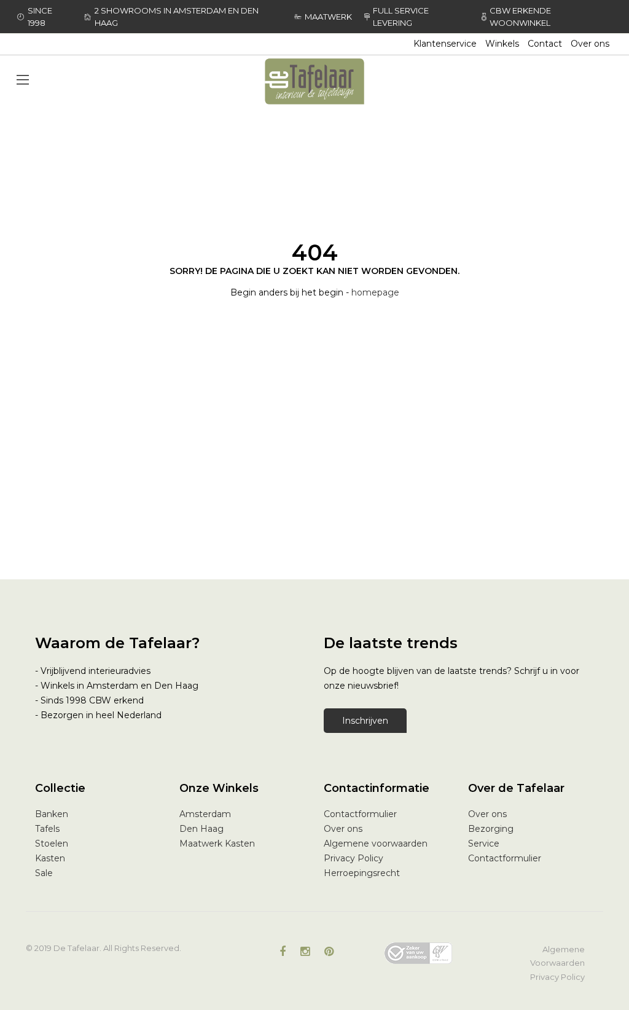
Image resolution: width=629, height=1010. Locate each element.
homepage (375, 292)
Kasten (50, 858)
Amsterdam (205, 814)
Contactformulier (360, 814)
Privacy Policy (353, 858)
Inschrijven (365, 720)
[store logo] (314, 81)
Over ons (590, 43)
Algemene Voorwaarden (557, 956)
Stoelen (51, 843)
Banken (51, 814)
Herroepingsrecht (362, 873)
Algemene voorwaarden (376, 843)
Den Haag (201, 828)
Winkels (502, 43)
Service (483, 843)
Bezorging (491, 828)
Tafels (47, 828)
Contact (545, 43)
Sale (44, 873)
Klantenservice (445, 43)
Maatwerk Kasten (217, 843)
